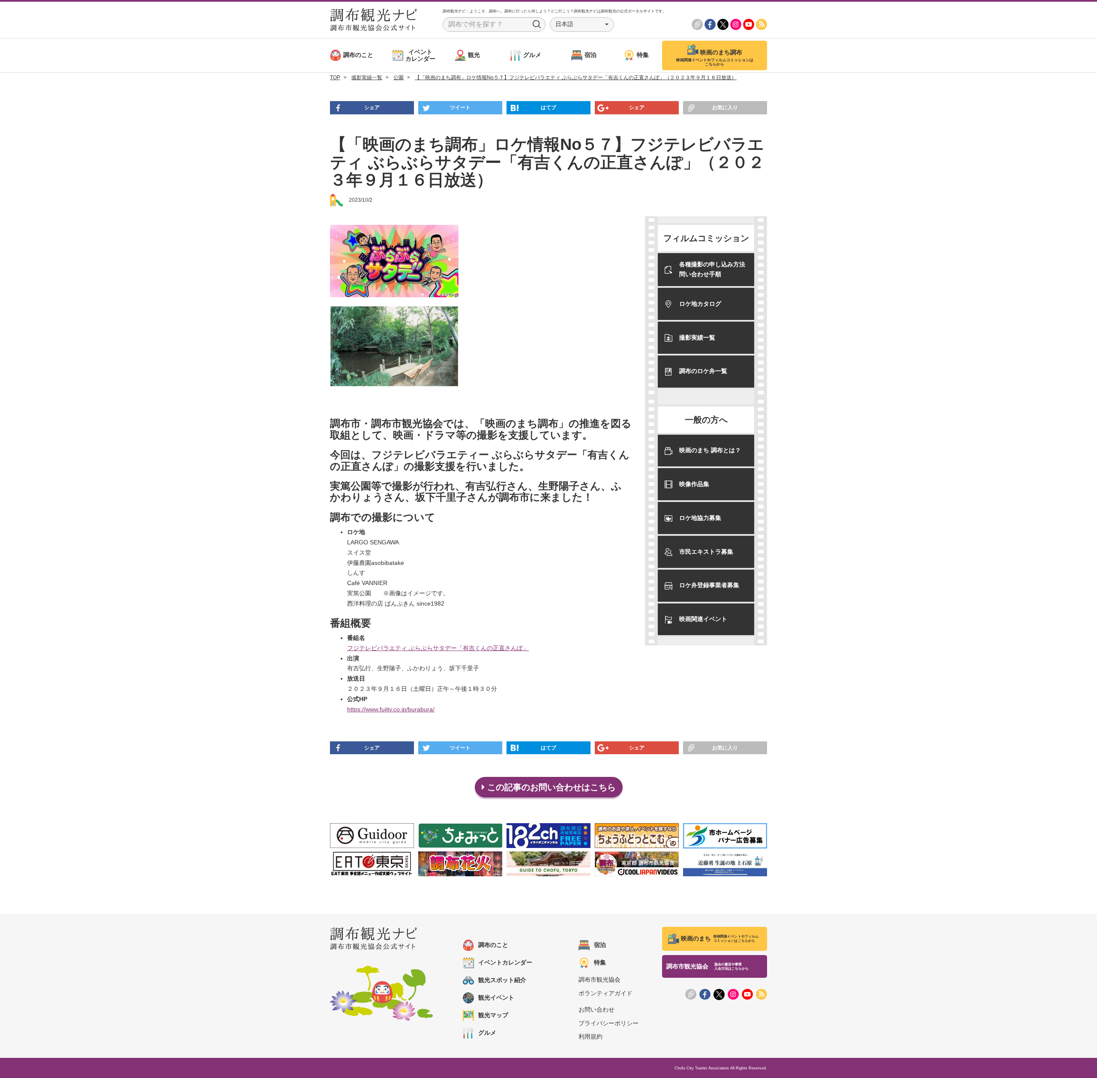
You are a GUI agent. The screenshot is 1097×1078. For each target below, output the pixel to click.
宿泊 (600, 944)
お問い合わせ (596, 1009)
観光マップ (493, 1015)
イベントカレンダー (505, 962)
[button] (582, 24)
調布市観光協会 (599, 979)
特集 (600, 962)
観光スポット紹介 (502, 979)
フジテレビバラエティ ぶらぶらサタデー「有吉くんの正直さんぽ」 (438, 648)
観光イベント (496, 997)
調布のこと (493, 944)
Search (537, 24)
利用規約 (590, 1036)
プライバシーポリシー (608, 1023)
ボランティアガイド (605, 993)
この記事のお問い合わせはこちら (550, 787)
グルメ (487, 1032)
